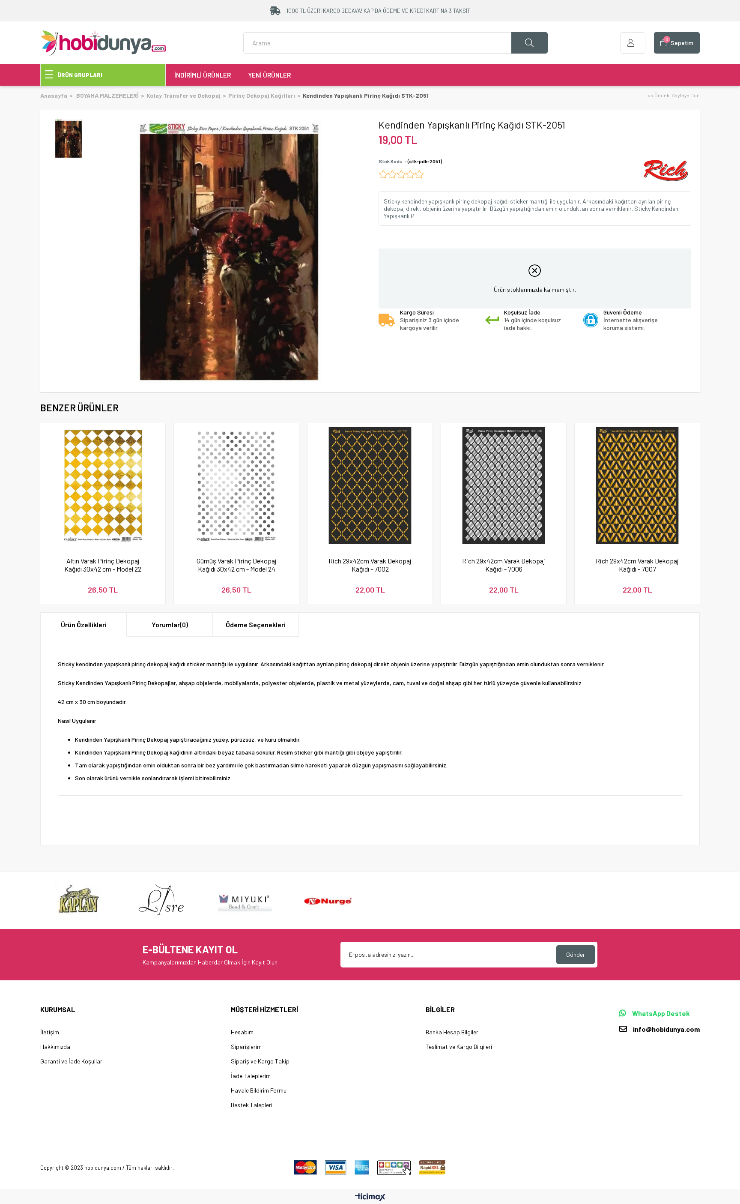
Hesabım (242, 1032)
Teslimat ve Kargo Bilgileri (459, 1046)
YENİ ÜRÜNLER (269, 75)
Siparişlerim (246, 1046)
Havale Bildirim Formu (258, 1090)
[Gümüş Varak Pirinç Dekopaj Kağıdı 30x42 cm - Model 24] (236, 485)
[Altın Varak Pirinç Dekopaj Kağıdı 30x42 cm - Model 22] (103, 485)
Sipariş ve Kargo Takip (260, 1061)
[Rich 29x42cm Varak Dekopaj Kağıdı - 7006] (504, 485)
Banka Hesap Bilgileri (453, 1032)
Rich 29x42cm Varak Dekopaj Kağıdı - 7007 (637, 565)
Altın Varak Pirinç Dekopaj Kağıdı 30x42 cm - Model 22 (102, 565)
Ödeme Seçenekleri (256, 624)
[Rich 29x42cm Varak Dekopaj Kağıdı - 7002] (370, 485)
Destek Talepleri (251, 1104)
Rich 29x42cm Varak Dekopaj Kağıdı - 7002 (370, 565)
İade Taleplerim (251, 1075)
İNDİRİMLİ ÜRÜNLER (202, 75)
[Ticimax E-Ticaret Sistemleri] (370, 1197)
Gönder (575, 954)
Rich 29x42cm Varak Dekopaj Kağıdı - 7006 (503, 565)
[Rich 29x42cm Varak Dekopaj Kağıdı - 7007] (637, 485)
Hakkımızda (55, 1046)
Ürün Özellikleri (84, 624)
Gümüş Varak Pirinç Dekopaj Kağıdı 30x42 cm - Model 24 (237, 565)
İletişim (49, 1032)
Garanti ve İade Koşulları (72, 1061)
